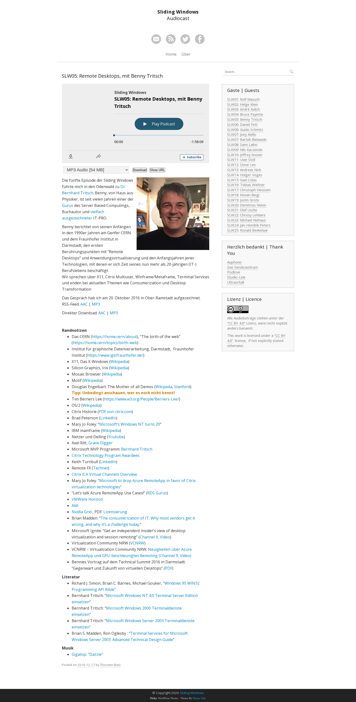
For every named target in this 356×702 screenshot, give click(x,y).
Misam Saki (199, 698)
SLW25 (232, 230)
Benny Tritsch (251, 119)
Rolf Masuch (250, 99)
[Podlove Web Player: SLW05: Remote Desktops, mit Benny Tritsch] (135, 123)
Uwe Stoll (247, 159)
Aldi (75, 505)
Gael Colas (248, 179)
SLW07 (232, 134)
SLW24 (232, 225)
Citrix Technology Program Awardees (105, 455)
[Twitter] (185, 39)
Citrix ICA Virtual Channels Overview (104, 474)
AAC (84, 304)
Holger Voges (251, 174)
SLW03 (232, 109)
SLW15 (232, 179)
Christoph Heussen (255, 189)
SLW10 (232, 154)
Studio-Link (236, 277)
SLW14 (232, 174)
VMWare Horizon (87, 499)
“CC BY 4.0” (236, 323)
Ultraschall (235, 282)
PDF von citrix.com (115, 411)
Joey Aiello (248, 134)
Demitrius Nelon (253, 205)
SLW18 (232, 194)
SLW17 (232, 189)
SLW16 (232, 184)
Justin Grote (249, 199)
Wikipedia (119, 361)
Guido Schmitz (251, 129)
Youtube (116, 436)
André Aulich (250, 109)
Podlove (233, 272)
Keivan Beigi (249, 194)
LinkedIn (108, 418)
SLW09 (232, 149)
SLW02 (232, 104)
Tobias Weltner (252, 184)
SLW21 (232, 209)
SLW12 (232, 164)
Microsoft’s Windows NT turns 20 (129, 424)
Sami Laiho (248, 144)
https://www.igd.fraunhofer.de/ (115, 355)
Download (140, 170)
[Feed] (171, 39)
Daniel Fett (249, 124)
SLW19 (232, 199)
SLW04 (232, 114)
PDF (168, 568)
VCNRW (137, 543)
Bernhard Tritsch (136, 449)
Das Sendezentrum (242, 267)
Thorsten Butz (110, 665)
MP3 (96, 304)
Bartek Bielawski (253, 139)
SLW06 (232, 124)
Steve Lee (248, 164)
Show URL (157, 170)
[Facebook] (200, 39)
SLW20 (232, 205)
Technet (100, 468)
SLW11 (232, 159)
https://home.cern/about (114, 336)
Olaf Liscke (248, 209)
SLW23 (232, 220)
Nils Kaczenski (251, 149)
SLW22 (232, 214)
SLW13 (232, 169)
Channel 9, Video (155, 537)
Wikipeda (163, 386)
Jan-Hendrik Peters (255, 225)
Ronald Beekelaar (254, 230)
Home (171, 54)
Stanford (182, 386)
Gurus (67, 205)
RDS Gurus (157, 493)
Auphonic (234, 262)
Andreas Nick (250, 169)
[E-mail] (156, 39)
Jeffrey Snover (251, 154)
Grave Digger (100, 442)
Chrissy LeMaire (252, 214)
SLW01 (232, 99)
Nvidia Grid (82, 511)
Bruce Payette (251, 114)
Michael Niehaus (253, 220)
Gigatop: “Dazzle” (87, 654)
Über (186, 54)
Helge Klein (249, 104)
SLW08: (233, 144)
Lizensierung (115, 511)
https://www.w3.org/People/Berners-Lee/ (141, 399)
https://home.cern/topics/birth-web (105, 342)
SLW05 (232, 119)
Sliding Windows (192, 693)
